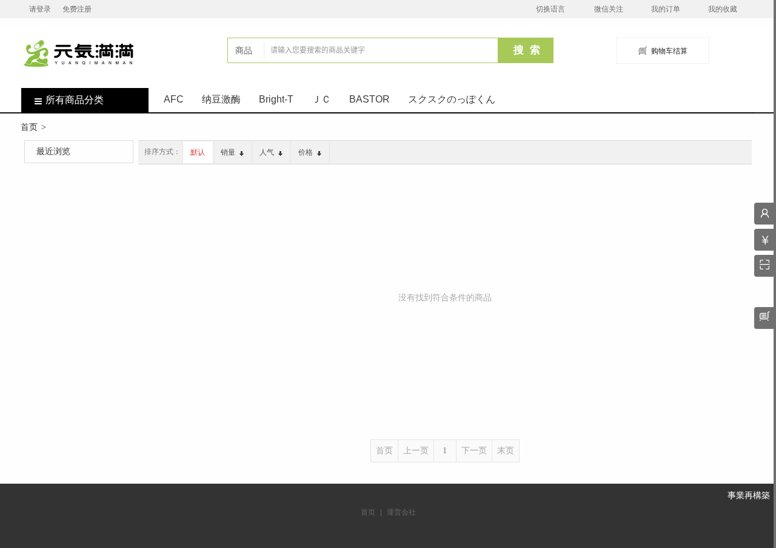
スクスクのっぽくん (451, 99)
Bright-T (276, 99)
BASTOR (369, 99)
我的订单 (665, 9)
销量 (229, 152)
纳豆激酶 (221, 99)
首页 (29, 127)
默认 (197, 152)
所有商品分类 (74, 100)
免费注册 (77, 9)
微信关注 (608, 9)
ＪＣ (321, 99)
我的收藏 (722, 9)
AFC (174, 99)
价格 (306, 152)
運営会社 (401, 512)
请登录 (40, 9)
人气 (267, 152)
